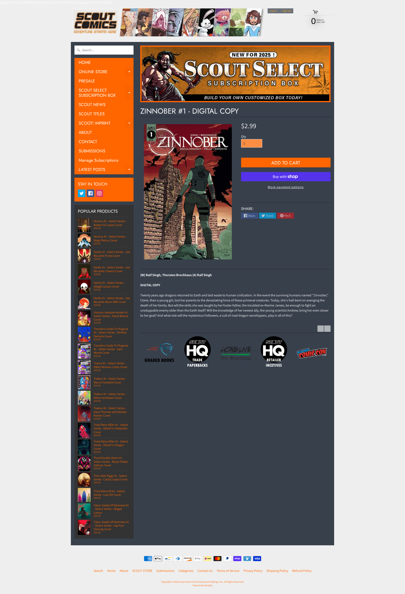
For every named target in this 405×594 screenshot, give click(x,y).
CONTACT (88, 142)
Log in (273, 10)
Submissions (165, 570)
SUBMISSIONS (92, 151)
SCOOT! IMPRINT (106, 124)
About (124, 570)
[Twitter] (81, 193)
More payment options (286, 187)
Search (98, 570)
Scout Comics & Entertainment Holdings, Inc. (201, 581)
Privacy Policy (252, 570)
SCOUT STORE (142, 570)
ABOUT (85, 132)
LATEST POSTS (106, 170)
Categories (185, 570)
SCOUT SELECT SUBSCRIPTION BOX (106, 93)
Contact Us (205, 570)
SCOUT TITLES (92, 114)
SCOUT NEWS (92, 105)
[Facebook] (90, 193)
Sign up (286, 10)
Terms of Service (228, 570)
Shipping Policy (277, 570)
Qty (243, 136)
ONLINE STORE (106, 73)
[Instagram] (99, 193)
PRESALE (87, 81)
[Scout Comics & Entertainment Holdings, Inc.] (168, 23)
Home (111, 570)
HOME (85, 62)
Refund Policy (302, 570)
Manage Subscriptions (98, 160)
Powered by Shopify (202, 585)
